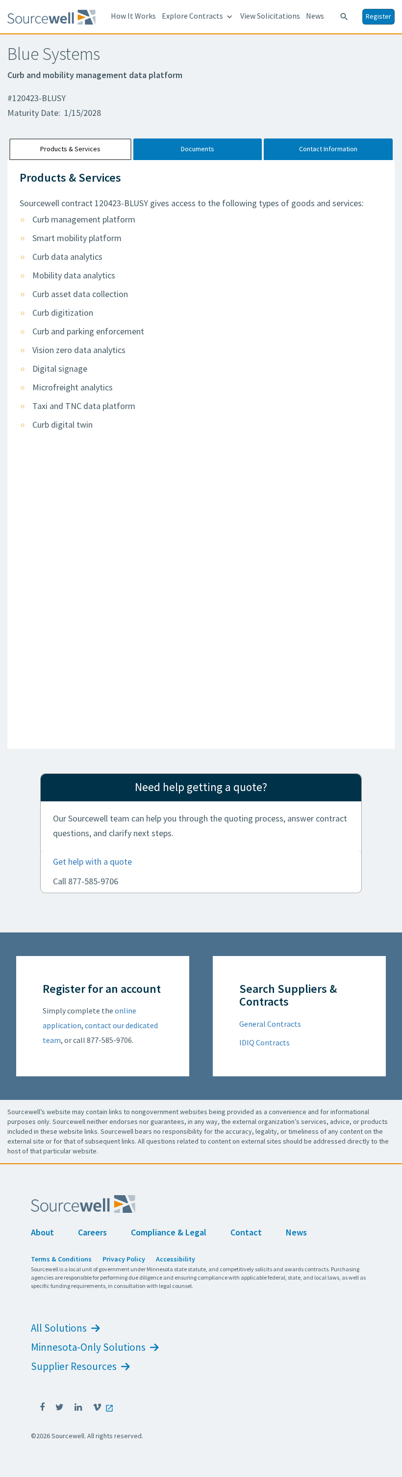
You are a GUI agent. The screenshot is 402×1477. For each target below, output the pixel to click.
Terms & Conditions (61, 1259)
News (315, 16)
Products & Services (70, 148)
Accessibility (175, 1259)
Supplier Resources (75, 1366)
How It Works (133, 16)
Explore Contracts (198, 16)
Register (378, 16)
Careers (92, 1232)
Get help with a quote (92, 861)
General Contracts (270, 1024)
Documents (197, 148)
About (42, 1232)
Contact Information (328, 148)
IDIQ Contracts (264, 1042)
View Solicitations (270, 16)
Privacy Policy (123, 1259)
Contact (246, 1232)
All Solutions (60, 1328)
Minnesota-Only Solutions (89, 1347)
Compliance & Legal (168, 1232)
